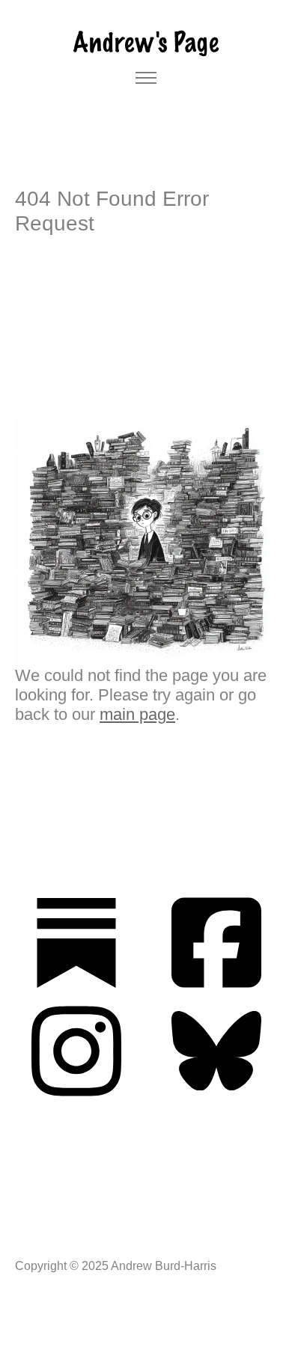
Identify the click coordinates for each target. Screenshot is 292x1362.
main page (137, 714)
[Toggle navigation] (146, 78)
